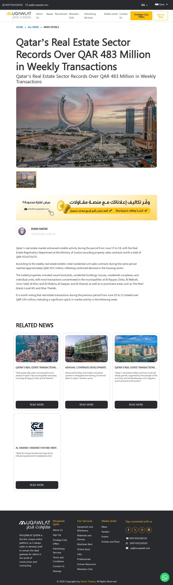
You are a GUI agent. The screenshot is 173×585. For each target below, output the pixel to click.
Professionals (84, 559)
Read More (37, 404)
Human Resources (86, 564)
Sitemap (57, 571)
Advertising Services (90, 15)
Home (19, 27)
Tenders (105, 531)
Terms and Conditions (58, 559)
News (104, 526)
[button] (161, 4)
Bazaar (49, 13)
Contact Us (123, 15)
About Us (39, 15)
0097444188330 (136, 538)
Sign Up (57, 534)
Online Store (83, 549)
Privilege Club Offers (141, 15)
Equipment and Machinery (85, 528)
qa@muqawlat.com (38, 4)
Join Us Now (160, 15)
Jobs (79, 554)
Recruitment (61, 13)
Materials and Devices (84, 537)
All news (33, 27)
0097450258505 (14, 4)
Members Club (74, 15)
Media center (111, 13)
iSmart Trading (88, 581)
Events (105, 536)
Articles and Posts (111, 541)
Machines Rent (84, 544)
